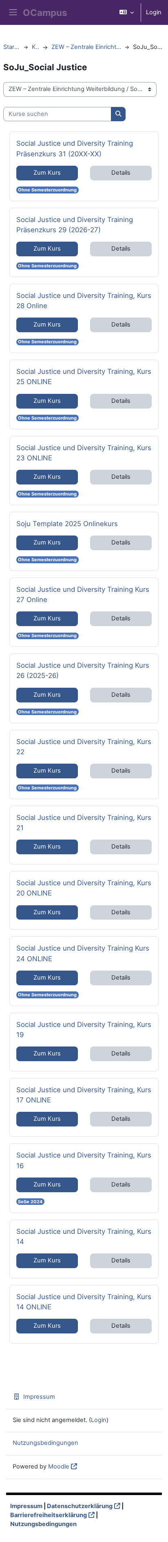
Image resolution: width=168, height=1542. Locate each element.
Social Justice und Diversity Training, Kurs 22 (83, 746)
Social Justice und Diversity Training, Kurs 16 (83, 1160)
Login (153, 12)
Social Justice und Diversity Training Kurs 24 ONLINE (82, 953)
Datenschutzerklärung (80, 1506)
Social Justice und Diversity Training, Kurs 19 (83, 1029)
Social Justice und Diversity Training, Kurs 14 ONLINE (83, 1301)
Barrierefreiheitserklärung (48, 1515)
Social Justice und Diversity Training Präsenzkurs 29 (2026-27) (74, 224)
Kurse (36, 47)
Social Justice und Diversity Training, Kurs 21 (83, 822)
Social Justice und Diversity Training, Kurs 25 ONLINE (83, 376)
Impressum (39, 1396)
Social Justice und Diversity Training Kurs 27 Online (82, 594)
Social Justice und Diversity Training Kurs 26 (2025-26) (82, 670)
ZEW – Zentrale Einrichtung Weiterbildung (86, 47)
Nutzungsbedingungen (45, 1442)
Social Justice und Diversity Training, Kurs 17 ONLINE (83, 1094)
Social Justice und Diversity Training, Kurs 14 (83, 1236)
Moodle (58, 1466)
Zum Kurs (47, 172)
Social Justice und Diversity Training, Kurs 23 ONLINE (83, 452)
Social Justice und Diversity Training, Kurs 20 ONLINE (83, 887)
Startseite (11, 47)
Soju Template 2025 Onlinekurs (67, 523)
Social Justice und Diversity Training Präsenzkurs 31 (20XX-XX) (74, 148)
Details (120, 172)
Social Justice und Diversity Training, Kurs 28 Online (83, 300)
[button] (126, 12)
